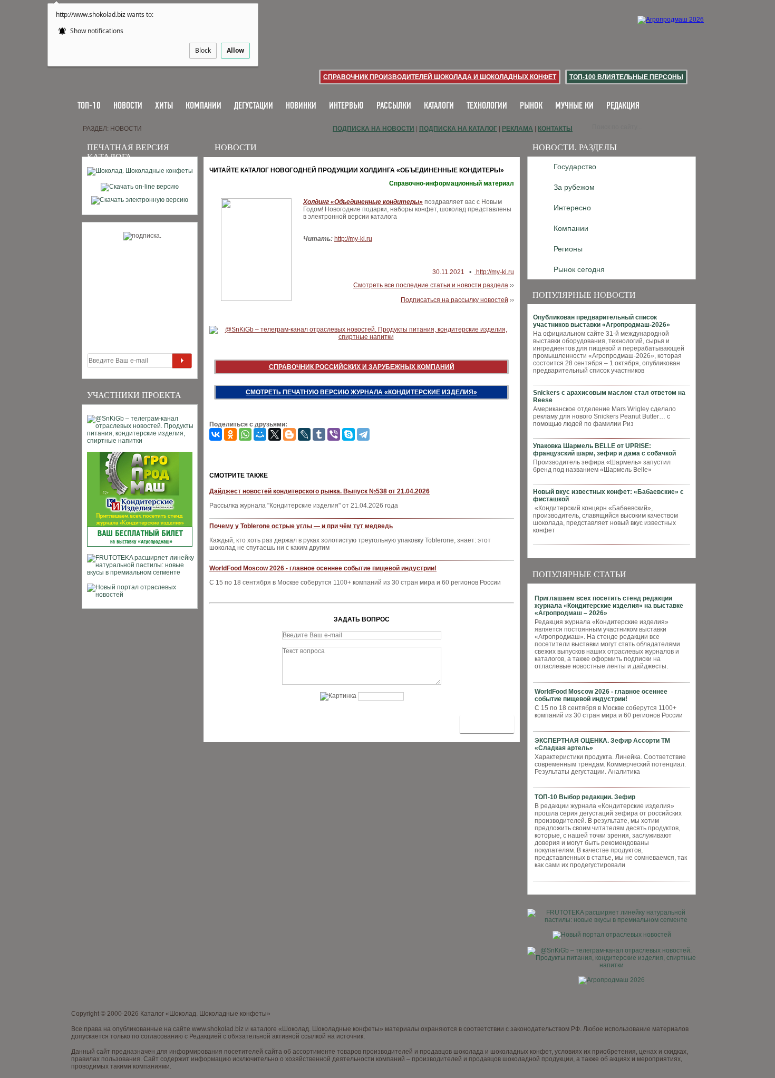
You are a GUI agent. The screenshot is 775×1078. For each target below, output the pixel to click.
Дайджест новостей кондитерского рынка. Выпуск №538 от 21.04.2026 (319, 491)
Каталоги (439, 106)
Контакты (555, 128)
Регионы (568, 249)
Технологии (487, 106)
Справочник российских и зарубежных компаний (361, 367)
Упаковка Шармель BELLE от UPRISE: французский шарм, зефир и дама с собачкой (604, 449)
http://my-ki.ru (353, 238)
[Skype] (348, 434)
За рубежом (574, 187)
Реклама (517, 128)
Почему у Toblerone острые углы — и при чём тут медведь (301, 526)
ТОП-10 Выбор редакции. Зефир (585, 797)
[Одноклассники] (230, 434)
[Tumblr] (319, 434)
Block (203, 50)
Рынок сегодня (579, 269)
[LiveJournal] (304, 434)
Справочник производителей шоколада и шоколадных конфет (439, 77)
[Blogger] (289, 434)
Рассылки (393, 106)
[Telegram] (363, 434)
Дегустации (253, 106)
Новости (127, 106)
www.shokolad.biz (218, 1029)
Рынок (531, 106)
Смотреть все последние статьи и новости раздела (430, 285)
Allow (235, 50)
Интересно (572, 207)
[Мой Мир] (260, 434)
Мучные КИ (574, 106)
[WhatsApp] (245, 434)
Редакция (623, 106)
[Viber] (333, 434)
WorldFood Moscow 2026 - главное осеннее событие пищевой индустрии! (601, 695)
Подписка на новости (373, 128)
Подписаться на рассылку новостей (454, 300)
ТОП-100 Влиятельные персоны (626, 77)
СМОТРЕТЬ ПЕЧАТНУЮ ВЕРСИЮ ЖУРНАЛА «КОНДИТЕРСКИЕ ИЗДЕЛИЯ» (361, 392)
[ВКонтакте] (215, 434)
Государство (575, 166)
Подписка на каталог (458, 128)
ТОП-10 (89, 106)
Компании (203, 106)
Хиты (164, 106)
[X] (274, 434)
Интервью (346, 106)
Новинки (301, 106)
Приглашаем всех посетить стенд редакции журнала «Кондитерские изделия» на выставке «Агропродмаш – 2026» (609, 606)
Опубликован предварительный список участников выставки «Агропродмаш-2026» (601, 321)
